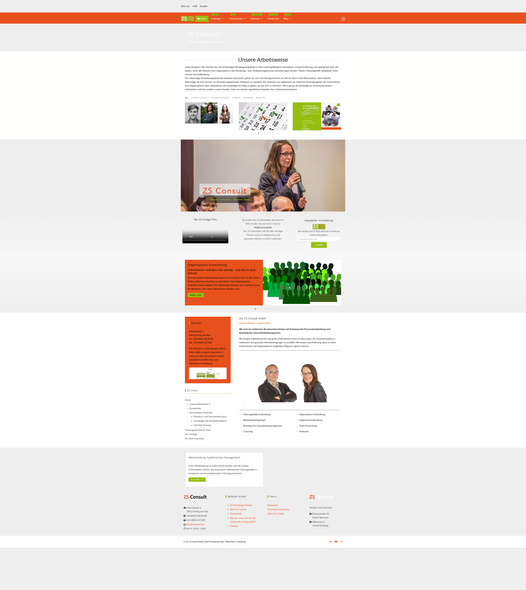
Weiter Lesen (195, 295)
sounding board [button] (220, 98)
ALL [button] (186, 98)
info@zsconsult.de (263, 227)
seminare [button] (248, 98)
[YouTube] (336, 542)
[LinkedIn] (330, 542)
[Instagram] (341, 542)
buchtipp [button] (260, 98)
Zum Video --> (197, 479)
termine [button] (236, 98)
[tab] (255, 133)
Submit (318, 245)
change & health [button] (200, 98)
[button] (209, 116)
